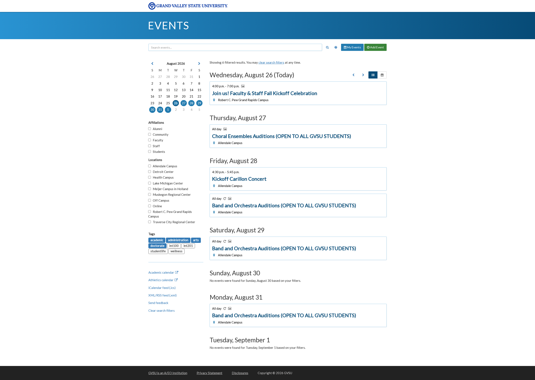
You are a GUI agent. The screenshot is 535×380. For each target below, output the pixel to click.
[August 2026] (353, 75)
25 (168, 103)
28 (168, 77)
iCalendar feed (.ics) (162, 288)
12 (176, 90)
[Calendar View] (382, 75)
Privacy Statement (209, 373)
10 (160, 90)
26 (152, 77)
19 (176, 96)
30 (184, 77)
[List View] (373, 75)
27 (160, 77)
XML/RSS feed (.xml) (162, 295)
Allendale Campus (164, 166)
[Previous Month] (152, 64)
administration (178, 240)
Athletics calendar (161, 280)
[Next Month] (199, 64)
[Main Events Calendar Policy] (335, 47)
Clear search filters (161, 310)
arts (196, 240)
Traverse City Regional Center (173, 222)
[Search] (327, 47)
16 (152, 96)
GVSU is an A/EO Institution (167, 373)
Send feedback (158, 303)
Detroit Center (162, 172)
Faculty (157, 140)
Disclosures (240, 373)
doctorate (157, 245)
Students (158, 151)
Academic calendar (161, 272)
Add (376, 47)
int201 (188, 245)
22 (199, 96)
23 (152, 103)
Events (168, 25)
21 (191, 96)
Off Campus (160, 200)
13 (184, 90)
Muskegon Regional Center (171, 194)
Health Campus (162, 177)
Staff (155, 146)
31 (191, 77)
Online (156, 206)
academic (156, 240)
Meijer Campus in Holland (169, 189)
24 (160, 103)
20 (184, 96)
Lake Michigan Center (167, 183)
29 (176, 77)
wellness (176, 251)
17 (160, 96)
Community (159, 134)
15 (199, 90)
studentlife (158, 251)
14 (191, 90)
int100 (174, 245)
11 (168, 90)
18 (168, 96)
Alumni (156, 129)
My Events (353, 47)
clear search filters (271, 62)
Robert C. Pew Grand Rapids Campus (170, 214)
